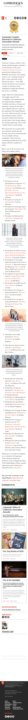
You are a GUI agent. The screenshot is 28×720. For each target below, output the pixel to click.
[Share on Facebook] (3, 617)
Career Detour (10, 285)
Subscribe (7, 702)
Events (14, 705)
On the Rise (18, 209)
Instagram (20, 18)
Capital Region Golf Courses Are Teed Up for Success (14, 278)
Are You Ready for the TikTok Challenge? (15, 185)
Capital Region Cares (18, 708)
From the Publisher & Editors (11, 609)
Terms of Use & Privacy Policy (10, 685)
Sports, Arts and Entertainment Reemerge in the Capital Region (15, 192)
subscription (17, 468)
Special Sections (17, 707)
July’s (17, 267)
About (6, 701)
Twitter (15, 18)
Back (4, 53)
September (8, 445)
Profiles (15, 704)
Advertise (7, 707)
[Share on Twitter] (6, 617)
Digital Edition (8, 704)
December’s (9, 264)
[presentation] (3, 18)
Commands (1, 719)
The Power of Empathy (13, 218)
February (12, 443)
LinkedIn (23, 18)
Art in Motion (10, 399)
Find (25, 18)
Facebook (18, 18)
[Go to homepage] (13, 4)
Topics (14, 701)
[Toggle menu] (5, 18)
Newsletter (7, 705)
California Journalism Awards (11, 70)
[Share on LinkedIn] (8, 617)
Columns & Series (17, 702)
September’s (21, 269)
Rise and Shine (10, 436)
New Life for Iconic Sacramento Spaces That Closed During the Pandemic (15, 255)
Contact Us (7, 708)
